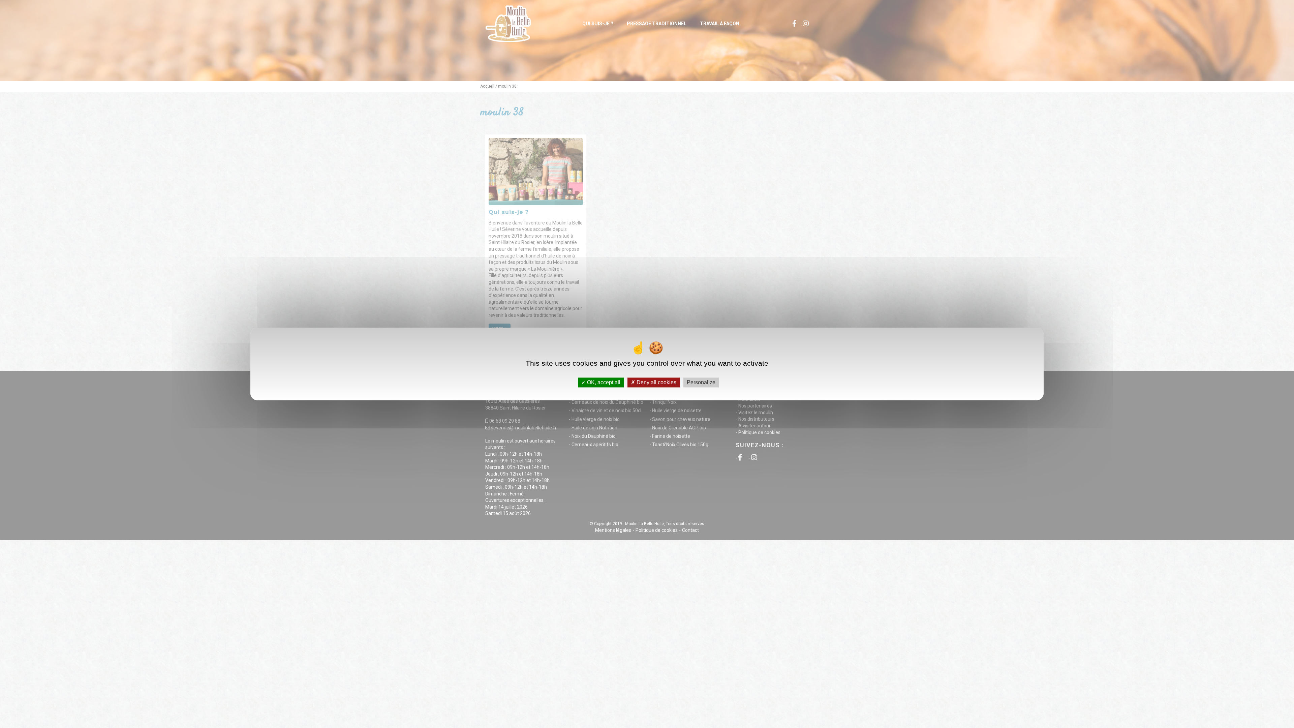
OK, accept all (603, 382)
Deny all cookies (655, 382)
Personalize (701, 382)
